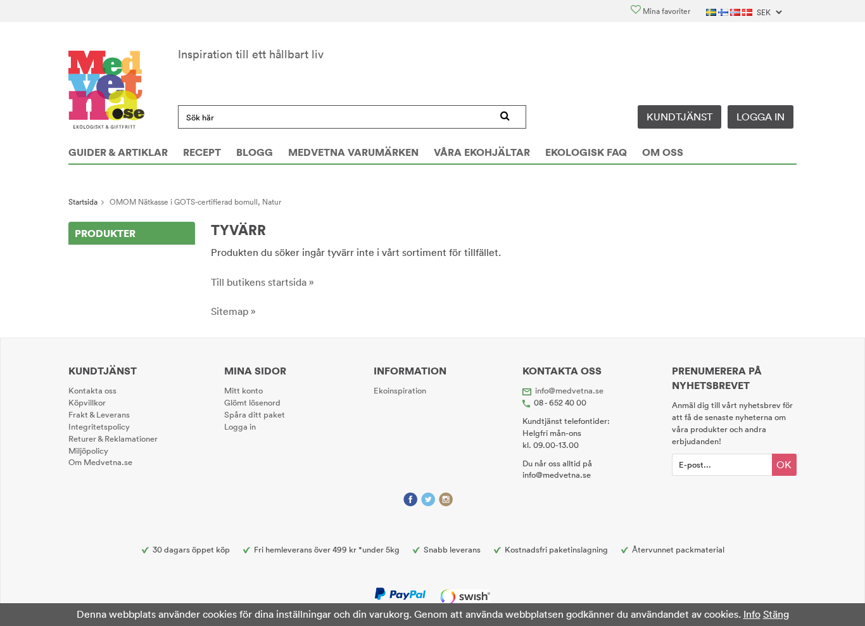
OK (784, 464)
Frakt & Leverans (99, 414)
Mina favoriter (665, 11)
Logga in (760, 116)
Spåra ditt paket (254, 414)
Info (752, 614)
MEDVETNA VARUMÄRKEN (353, 152)
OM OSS (662, 152)
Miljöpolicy (88, 450)
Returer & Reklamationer (113, 438)
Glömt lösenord (252, 402)
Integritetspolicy (99, 426)
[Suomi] (724, 11)
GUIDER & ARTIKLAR (118, 152)
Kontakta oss (92, 390)
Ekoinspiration (400, 390)
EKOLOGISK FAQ (586, 152)
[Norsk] (736, 11)
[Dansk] (748, 11)
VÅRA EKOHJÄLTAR (482, 152)
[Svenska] (712, 11)
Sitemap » (233, 311)
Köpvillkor (87, 402)
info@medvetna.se (569, 390)
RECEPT (202, 152)
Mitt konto (243, 390)
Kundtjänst (679, 116)
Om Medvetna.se (100, 462)
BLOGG (254, 152)
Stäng (776, 614)
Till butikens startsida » (262, 282)
